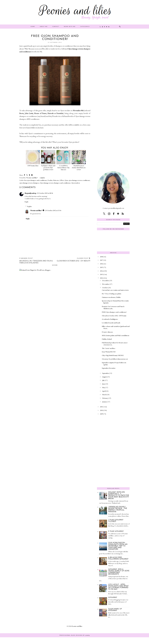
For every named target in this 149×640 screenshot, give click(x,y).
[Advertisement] (113, 67)
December (105, 280)
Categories (85, 26)
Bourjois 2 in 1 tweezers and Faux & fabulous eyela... (113, 307)
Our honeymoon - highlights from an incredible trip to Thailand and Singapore (117, 546)
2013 (101, 274)
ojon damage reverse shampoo (29, 183)
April (103, 391)
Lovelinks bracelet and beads (111, 323)
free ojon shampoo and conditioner (35, 180)
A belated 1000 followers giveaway (118, 558)
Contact (55, 26)
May (103, 387)
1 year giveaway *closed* (115, 520)
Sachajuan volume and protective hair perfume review (48, 167)
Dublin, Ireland (107, 339)
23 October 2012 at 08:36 (45, 193)
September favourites (108, 368)
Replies (29, 206)
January (104, 402)
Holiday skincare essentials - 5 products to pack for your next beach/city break (118, 495)
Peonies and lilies (77, 626)
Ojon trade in (75, 183)
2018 (101, 257)
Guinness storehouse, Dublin (111, 297)
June (103, 384)
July (103, 380)
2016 (101, 264)
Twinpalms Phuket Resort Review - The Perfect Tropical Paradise (117, 509)
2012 (101, 278)
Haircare (56, 180)
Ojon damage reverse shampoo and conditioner (55, 183)
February (105, 398)
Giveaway (112, 597)
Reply (26, 202)
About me (44, 26)
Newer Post (36, 260)
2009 (101, 414)
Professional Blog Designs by (74, 635)
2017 (101, 260)
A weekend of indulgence (110, 319)
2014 (101, 271)
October (105, 287)
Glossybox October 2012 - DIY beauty (114, 316)
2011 (101, 407)
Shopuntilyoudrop (30, 193)
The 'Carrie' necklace (108, 348)
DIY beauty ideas (33, 166)
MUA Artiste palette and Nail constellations (115, 335)
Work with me (69, 26)
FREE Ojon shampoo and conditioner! (114, 312)
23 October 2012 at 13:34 (53, 210)
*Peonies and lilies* (36, 210)
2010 (101, 410)
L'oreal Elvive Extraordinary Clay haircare (63, 167)
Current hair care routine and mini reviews (115, 290)
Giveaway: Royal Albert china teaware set (115, 359)
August (104, 377)
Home (33, 26)
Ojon (66, 180)
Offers (62, 180)
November (105, 284)
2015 (101, 267)
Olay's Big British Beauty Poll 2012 (113, 355)
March (104, 394)
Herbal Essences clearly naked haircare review (79, 167)
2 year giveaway (116, 531)
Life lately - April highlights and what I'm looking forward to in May (118, 587)
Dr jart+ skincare (107, 332)
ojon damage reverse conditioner (79, 180)
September (105, 373)
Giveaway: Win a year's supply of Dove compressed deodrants (118, 572)
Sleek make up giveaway (115, 609)
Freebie (50, 180)
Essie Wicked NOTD (109, 352)
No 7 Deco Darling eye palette (111, 294)
